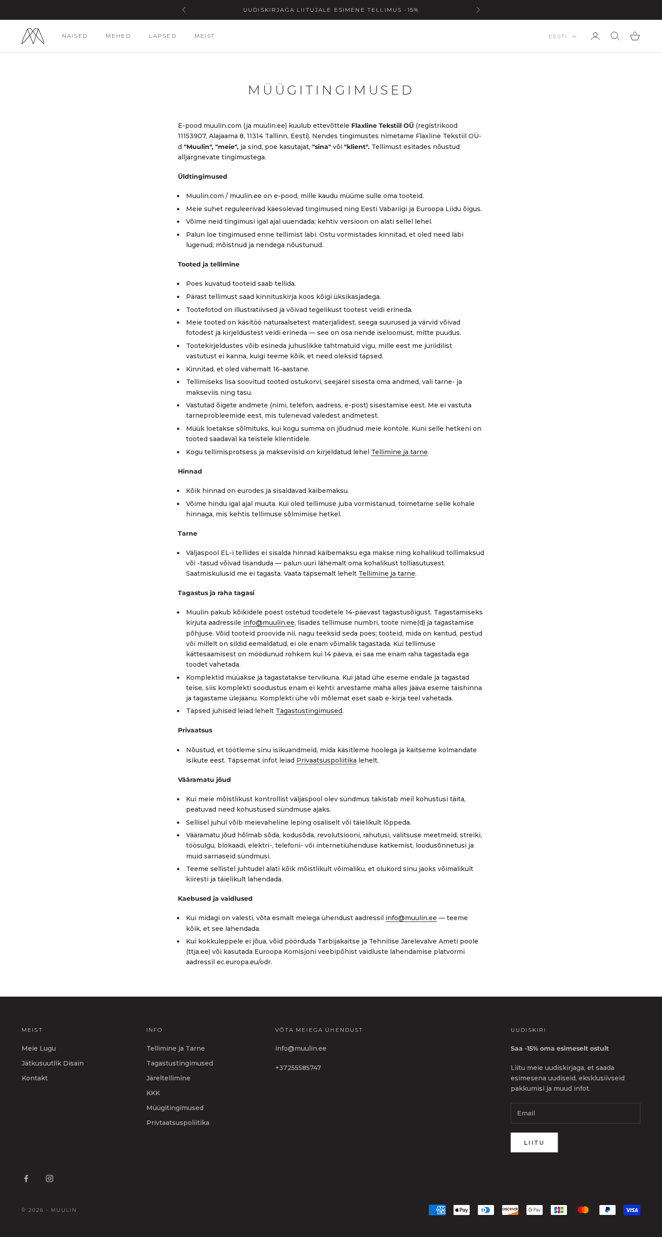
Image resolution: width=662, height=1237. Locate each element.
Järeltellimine (168, 1078)
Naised (75, 35)
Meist (205, 35)
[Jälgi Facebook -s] (26, 1178)
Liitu (534, 1142)
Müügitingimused (175, 1108)
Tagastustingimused (309, 711)
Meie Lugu (39, 1048)
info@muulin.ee (269, 622)
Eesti (558, 36)
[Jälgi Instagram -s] (49, 1178)
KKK (153, 1093)
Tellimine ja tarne (399, 452)
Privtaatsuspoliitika (177, 1123)
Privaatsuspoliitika (326, 760)
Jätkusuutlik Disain (53, 1063)
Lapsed (163, 35)
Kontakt (35, 1078)
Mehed (118, 35)
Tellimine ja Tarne (175, 1048)
